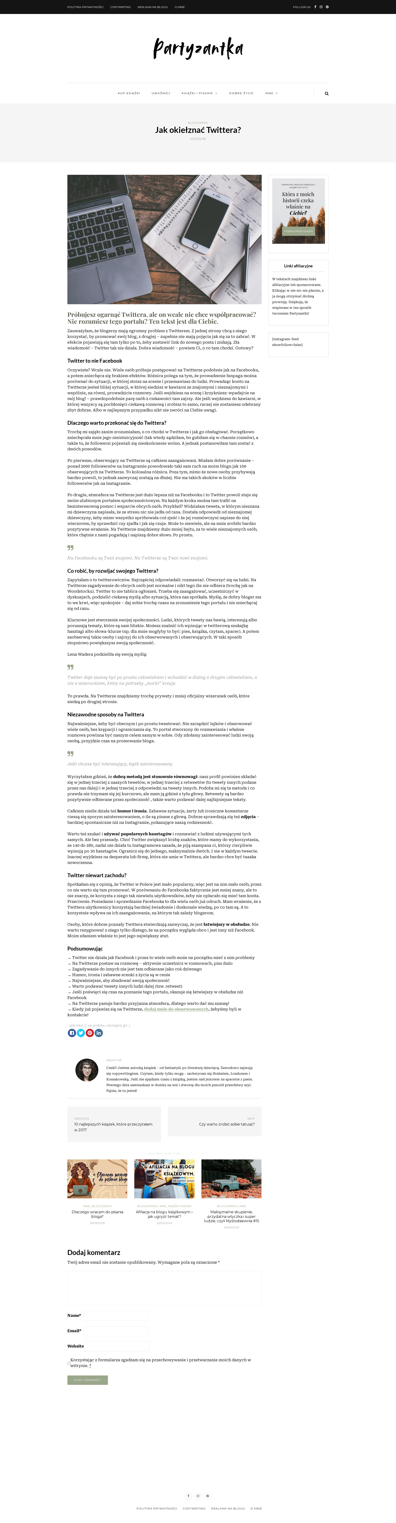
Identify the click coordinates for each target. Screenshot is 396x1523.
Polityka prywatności (85, 7)
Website (75, 1346)
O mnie (180, 7)
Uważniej (161, 93)
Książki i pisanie (197, 93)
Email (74, 1331)
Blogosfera (198, 122)
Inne (269, 93)
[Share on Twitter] (81, 1033)
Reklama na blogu (153, 7)
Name (74, 1315)
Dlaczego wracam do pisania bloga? (97, 1214)
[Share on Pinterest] (90, 1033)
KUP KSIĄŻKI (129, 93)
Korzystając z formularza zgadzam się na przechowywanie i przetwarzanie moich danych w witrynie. (160, 1363)
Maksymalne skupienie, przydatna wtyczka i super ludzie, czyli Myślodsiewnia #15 (231, 1216)
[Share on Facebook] (72, 1033)
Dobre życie (241, 93)
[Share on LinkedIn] (99, 1033)
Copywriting (120, 7)
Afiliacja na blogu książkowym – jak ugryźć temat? (164, 1214)
